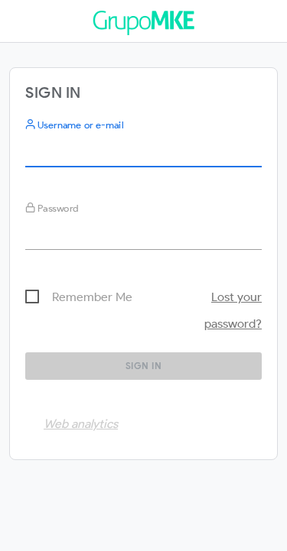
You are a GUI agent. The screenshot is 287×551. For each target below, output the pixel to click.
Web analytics (81, 423)
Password (57, 208)
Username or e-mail (79, 125)
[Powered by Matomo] (143, 26)
